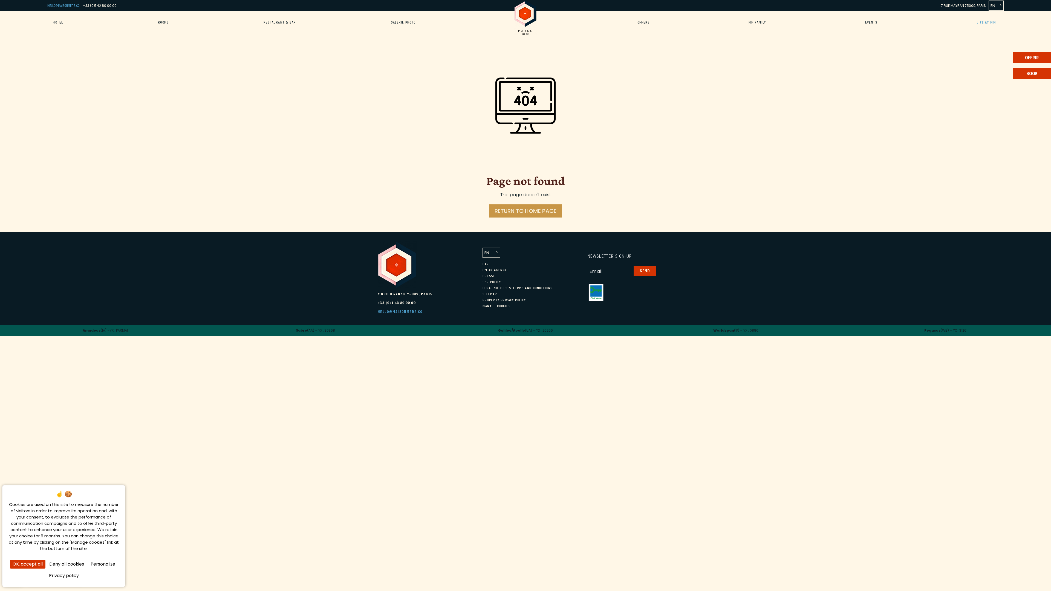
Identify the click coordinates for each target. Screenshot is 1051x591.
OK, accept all (28, 564)
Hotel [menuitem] (58, 22)
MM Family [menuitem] (757, 22)
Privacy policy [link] (64, 575)
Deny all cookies (66, 564)
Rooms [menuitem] (163, 22)
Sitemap (490, 294)
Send (645, 270)
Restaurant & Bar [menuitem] (280, 22)
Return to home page (525, 211)
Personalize (103, 564)
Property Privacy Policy (504, 300)
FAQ (486, 264)
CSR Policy (492, 282)
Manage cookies (496, 306)
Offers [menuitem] (643, 22)
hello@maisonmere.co (63, 6)
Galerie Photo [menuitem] (403, 22)
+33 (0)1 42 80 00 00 (100, 5)
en (993, 5)
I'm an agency (494, 270)
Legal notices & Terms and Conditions (517, 288)
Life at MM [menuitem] (986, 22)
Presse (489, 276)
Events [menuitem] (871, 22)
